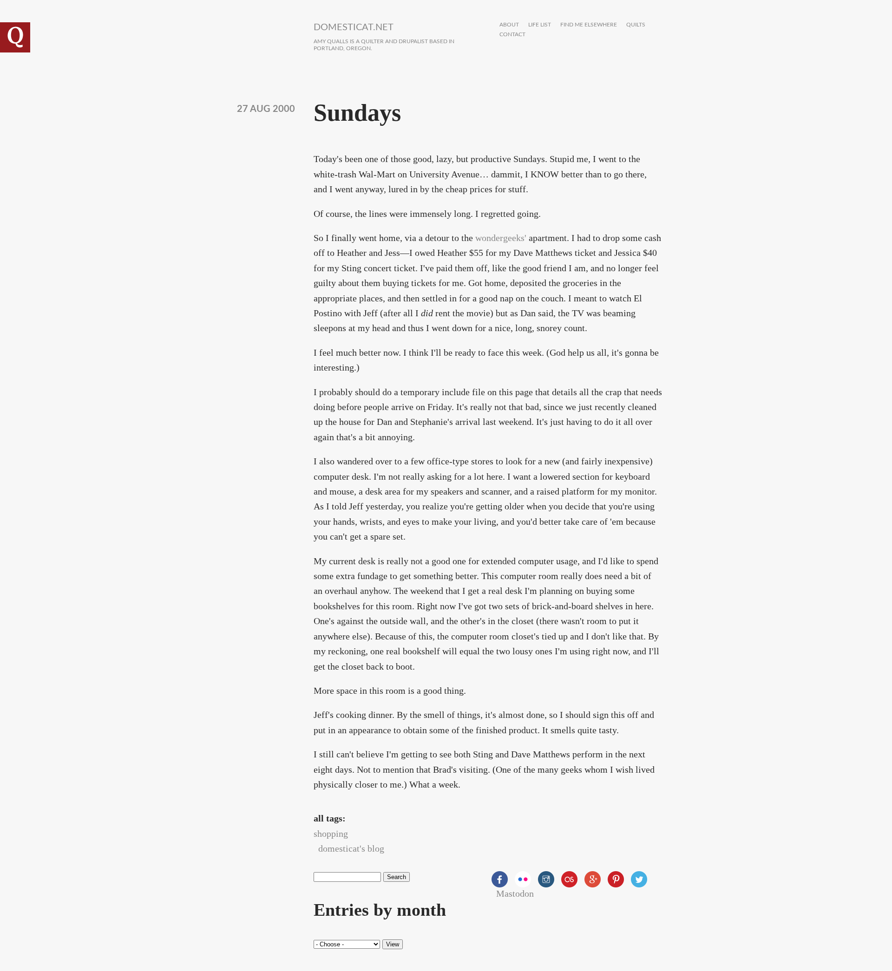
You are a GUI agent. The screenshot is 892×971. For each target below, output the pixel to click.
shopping (331, 833)
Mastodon (515, 893)
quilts (635, 24)
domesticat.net (354, 27)
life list (539, 24)
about (509, 24)
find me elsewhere (588, 24)
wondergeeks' (500, 238)
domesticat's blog (351, 848)
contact (512, 34)
